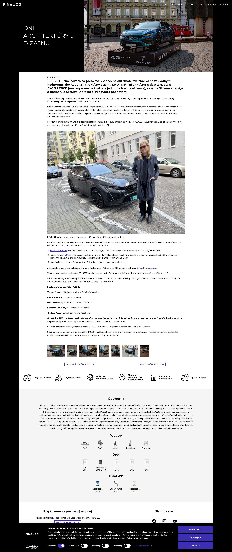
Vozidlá (169, 4)
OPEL (151, 421)
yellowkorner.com (149, 268)
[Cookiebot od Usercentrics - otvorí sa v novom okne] (32, 547)
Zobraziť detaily (142, 546)
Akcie (180, 4)
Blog (190, 4)
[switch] (84, 546)
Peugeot (116, 435)
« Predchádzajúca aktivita (80, 364)
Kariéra (211, 4)
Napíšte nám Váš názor (68, 522)
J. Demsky (69, 255)
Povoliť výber (195, 538)
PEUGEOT (50, 421)
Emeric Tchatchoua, (58, 250)
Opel (116, 454)
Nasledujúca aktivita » (152, 364)
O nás (200, 4)
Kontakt (224, 4)
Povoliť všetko (195, 530)
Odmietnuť (195, 546)
